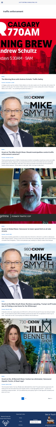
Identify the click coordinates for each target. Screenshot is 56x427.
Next (50, 398)
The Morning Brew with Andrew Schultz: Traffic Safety (22, 79)
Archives (35, 419)
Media (3, 76)
